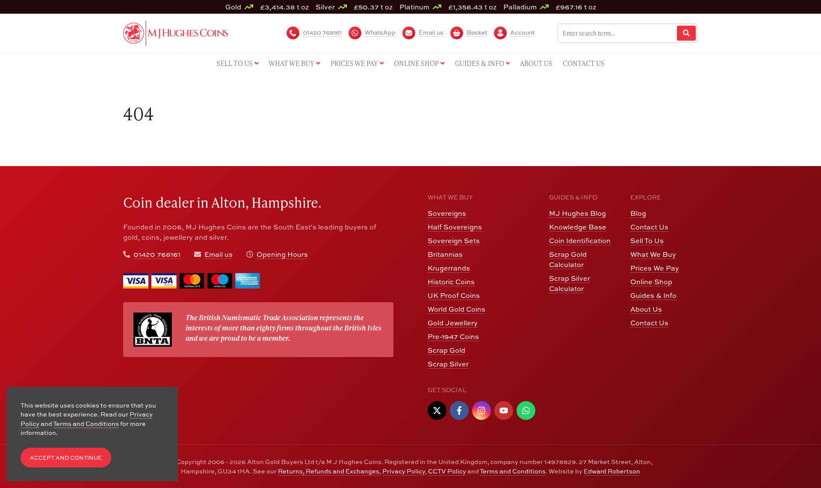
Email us (218, 254)
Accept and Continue (66, 457)
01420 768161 (156, 254)
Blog (638, 213)
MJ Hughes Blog (577, 213)
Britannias (445, 254)
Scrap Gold (446, 350)
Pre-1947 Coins (453, 336)
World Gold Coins (456, 309)
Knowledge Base (577, 227)
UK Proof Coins (454, 295)
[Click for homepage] (175, 32)
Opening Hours (282, 254)
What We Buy (653, 254)
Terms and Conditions (513, 471)
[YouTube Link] (503, 410)
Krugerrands (449, 268)
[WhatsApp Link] (526, 410)
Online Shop (651, 281)
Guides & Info (653, 295)
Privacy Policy (403, 471)
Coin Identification (580, 240)
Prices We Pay (654, 268)
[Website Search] (686, 33)
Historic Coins (451, 281)
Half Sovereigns (455, 227)
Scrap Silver (448, 364)
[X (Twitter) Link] (437, 410)
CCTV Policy (447, 471)
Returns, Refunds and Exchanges (328, 471)
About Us (646, 309)
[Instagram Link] (481, 410)
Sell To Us (647, 240)
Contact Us (649, 227)
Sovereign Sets (454, 240)
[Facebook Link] (459, 410)
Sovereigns (447, 213)
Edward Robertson (612, 471)
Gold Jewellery (453, 322)
